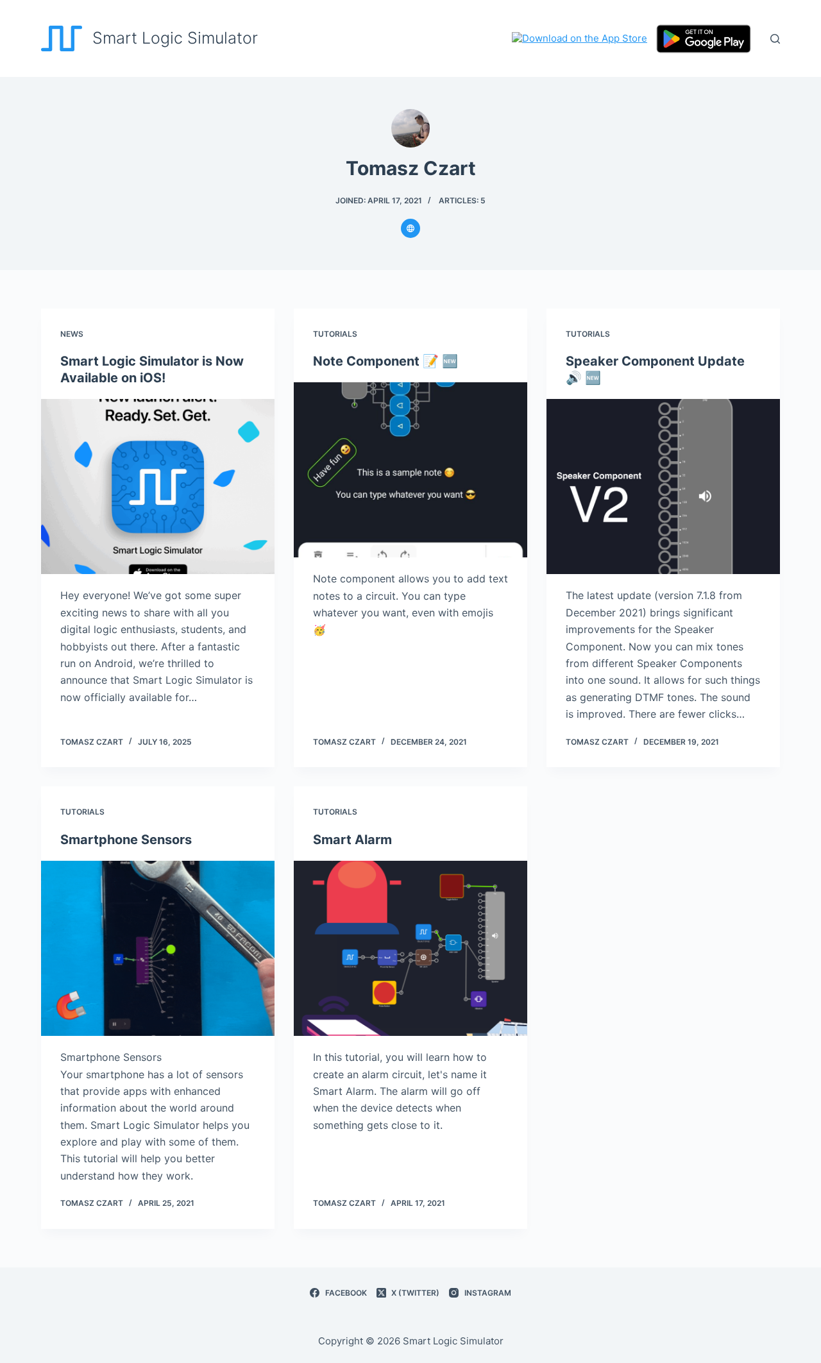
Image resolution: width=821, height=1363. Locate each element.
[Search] (775, 39)
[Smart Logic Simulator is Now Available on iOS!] (158, 486)
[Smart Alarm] (410, 948)
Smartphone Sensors (126, 839)
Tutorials (335, 334)
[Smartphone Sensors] (158, 948)
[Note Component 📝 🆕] (410, 469)
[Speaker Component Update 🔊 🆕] (663, 486)
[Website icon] (410, 228)
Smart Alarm (352, 839)
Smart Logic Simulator (175, 37)
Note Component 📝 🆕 (385, 361)
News (71, 334)
